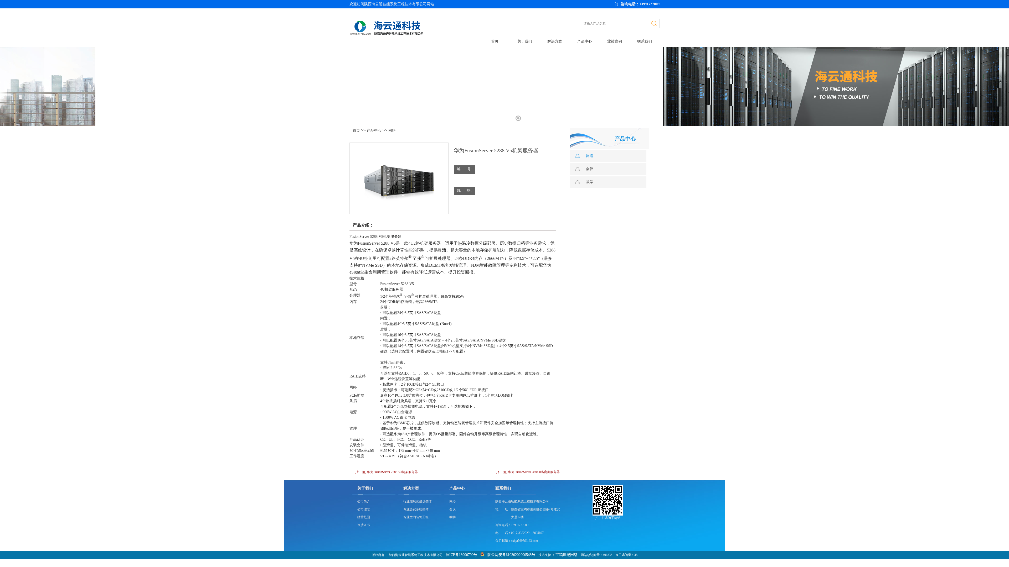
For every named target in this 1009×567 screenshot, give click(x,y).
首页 (494, 41)
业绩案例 (614, 41)
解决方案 (554, 41)
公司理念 (363, 509)
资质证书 (363, 525)
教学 (589, 182)
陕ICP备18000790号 (461, 555)
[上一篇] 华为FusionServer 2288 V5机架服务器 (386, 472)
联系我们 (644, 41)
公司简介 (363, 501)
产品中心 (584, 41)
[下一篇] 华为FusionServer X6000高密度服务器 (528, 472)
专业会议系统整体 (416, 509)
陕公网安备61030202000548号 (511, 555)
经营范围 (363, 517)
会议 (589, 169)
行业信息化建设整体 (417, 501)
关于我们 (524, 41)
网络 (392, 131)
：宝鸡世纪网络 (565, 555)
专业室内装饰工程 (416, 517)
